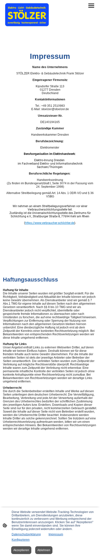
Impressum (56, 534)
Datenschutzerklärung (26, 534)
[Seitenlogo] (27, 15)
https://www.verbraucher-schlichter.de (49, 223)
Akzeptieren (21, 550)
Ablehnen (43, 550)
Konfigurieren (21, 539)
